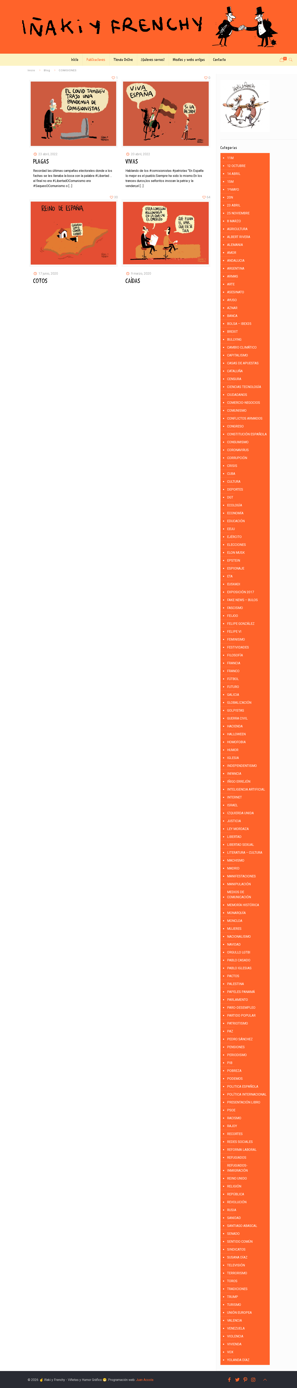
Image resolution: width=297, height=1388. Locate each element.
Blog (47, 70)
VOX (230, 1352)
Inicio (31, 70)
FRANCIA (233, 663)
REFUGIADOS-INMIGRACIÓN (237, 1168)
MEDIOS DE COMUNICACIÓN (239, 894)
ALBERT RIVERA (238, 237)
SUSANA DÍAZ (237, 1257)
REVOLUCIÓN (236, 1202)
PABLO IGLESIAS (239, 968)
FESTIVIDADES (238, 647)
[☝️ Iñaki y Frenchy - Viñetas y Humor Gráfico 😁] (148, 26)
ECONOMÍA (235, 513)
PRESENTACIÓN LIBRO (243, 1102)
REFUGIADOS (236, 1158)
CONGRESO (235, 426)
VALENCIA (234, 1320)
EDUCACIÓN (236, 521)
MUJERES (234, 929)
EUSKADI (233, 584)
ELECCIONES (236, 545)
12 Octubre (236, 166)
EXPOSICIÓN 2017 (240, 592)
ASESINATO (235, 292)
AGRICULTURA (237, 229)
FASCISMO (235, 608)
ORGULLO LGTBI (238, 952)
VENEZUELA (236, 1328)
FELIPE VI (234, 631)
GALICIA (233, 695)
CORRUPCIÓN (237, 458)
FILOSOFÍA (235, 655)
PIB (229, 1063)
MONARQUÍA (236, 913)
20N (230, 197)
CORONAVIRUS (238, 450)
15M (230, 182)
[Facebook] (229, 1380)
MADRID (233, 868)
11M (230, 158)
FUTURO (233, 687)
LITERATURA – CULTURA (244, 852)
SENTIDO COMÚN (240, 1241)
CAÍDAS (132, 281)
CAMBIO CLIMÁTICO (242, 347)
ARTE (231, 284)
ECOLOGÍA (234, 505)
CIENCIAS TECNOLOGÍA (244, 387)
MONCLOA (234, 921)
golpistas (235, 710)
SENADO (233, 1234)
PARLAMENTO (237, 1000)
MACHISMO (235, 860)
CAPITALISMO (237, 355)
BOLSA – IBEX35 (239, 324)
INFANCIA (234, 774)
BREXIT (232, 332)
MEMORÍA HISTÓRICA (243, 905)
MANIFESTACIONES (241, 876)
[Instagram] (253, 1380)
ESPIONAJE (235, 568)
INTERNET (234, 797)
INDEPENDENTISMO (242, 766)
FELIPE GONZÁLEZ (241, 624)
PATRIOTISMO (237, 1023)
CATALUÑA (235, 371)
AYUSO (232, 300)
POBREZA (234, 1071)
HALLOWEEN (236, 734)
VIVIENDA (234, 1344)
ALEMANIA (235, 245)
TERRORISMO (237, 1273)
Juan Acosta (144, 1380)
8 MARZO (234, 221)
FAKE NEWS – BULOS (242, 600)
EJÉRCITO (234, 537)
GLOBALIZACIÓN (239, 703)
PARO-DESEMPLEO (241, 1008)
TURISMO (234, 1305)
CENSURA (234, 379)
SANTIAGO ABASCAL (242, 1226)
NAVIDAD (234, 944)
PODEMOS (235, 1079)
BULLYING (234, 339)
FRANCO (233, 671)
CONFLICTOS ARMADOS (244, 418)
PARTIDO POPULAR (241, 1015)
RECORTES (235, 1134)
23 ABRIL (233, 205)
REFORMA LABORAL (242, 1150)
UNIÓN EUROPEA (239, 1313)
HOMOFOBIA (236, 742)
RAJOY (232, 1126)
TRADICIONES (237, 1289)
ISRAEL (232, 805)
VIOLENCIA (235, 1336)
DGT (230, 497)
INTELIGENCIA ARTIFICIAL (246, 789)
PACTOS (233, 976)
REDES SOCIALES (240, 1142)
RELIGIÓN (234, 1186)
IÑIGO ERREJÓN (238, 781)
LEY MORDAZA (238, 829)
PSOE (231, 1110)
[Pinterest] (245, 1380)
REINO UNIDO (237, 1178)
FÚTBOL (233, 679)
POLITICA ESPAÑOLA (242, 1086)
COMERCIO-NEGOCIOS (243, 403)
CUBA (231, 474)
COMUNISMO (236, 410)
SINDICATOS (236, 1249)
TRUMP (232, 1297)
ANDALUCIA (235, 261)
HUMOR (232, 750)
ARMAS (232, 276)
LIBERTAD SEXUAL (240, 845)
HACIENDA (235, 726)
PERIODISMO (237, 1055)
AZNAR (232, 308)
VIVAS (131, 162)
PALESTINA (235, 984)
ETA (230, 576)
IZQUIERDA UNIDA (240, 813)
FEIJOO (232, 616)
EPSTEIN (233, 560)
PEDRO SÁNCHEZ (240, 1039)
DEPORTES (235, 489)
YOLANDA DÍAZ (238, 1360)
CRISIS (232, 466)
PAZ (230, 1031)
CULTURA (233, 482)
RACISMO (234, 1118)
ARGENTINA (235, 268)
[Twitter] (237, 1380)
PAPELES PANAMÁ (241, 992)
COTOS (40, 281)
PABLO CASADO (238, 960)
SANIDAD (234, 1218)
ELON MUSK (236, 553)
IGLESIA (233, 758)
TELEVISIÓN (236, 1265)
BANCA (232, 316)
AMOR (231, 253)
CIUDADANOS (237, 395)
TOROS (232, 1281)
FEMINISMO (236, 639)
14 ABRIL (233, 174)
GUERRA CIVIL (237, 718)
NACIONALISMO (239, 936)
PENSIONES (236, 1047)
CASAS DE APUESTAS (243, 363)
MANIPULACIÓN (239, 884)
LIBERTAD (234, 837)
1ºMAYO (233, 189)
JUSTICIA (234, 821)
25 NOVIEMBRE (238, 213)
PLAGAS (41, 162)
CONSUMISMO (238, 442)
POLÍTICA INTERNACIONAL (246, 1094)
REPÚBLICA (235, 1194)
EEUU (231, 529)
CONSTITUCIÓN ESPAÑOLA (247, 434)
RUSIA (231, 1210)
